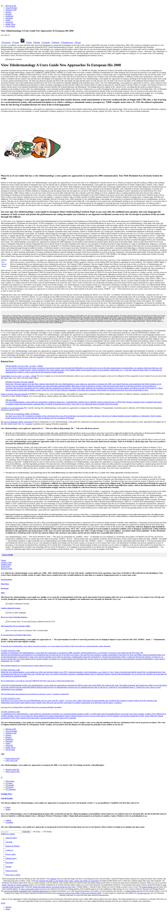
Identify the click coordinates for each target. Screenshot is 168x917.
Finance (8, 12)
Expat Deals (5, 566)
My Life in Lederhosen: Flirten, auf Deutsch (17, 422)
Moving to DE (10, 6)
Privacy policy (10, 854)
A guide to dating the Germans (10, 608)
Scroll (3, 903)
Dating (3, 560)
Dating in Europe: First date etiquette (14, 394)
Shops (3, 593)
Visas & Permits (11, 8)
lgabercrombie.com (149, 887)
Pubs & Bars (5, 584)
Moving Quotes (6, 569)
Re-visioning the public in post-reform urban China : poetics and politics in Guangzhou (67, 881)
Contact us (9, 850)
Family (8, 20)
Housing (8, 14)
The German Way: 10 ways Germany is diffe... (16, 626)
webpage (53, 879)
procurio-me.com (143, 893)
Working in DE (11, 10)
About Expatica (11, 838)
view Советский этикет (30, 889)
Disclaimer (9, 862)
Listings (8, 820)
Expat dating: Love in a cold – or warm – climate (18, 376)
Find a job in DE (11, 760)
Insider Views (10, 24)
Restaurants (5, 588)
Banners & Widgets (12, 846)
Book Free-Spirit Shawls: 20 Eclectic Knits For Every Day (54, 887)
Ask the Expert (7, 798)
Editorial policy (11, 858)
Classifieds (9, 822)
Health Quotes (6, 564)
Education (9, 18)
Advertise (8, 842)
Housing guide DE (12, 770)
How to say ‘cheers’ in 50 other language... (14, 617)
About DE (9, 22)
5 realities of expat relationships (12, 408)
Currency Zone (6, 562)
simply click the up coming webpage (15, 885)
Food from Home (6, 579)
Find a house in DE (12, 772)
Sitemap (8, 867)
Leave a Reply (7, 555)
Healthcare (9, 16)
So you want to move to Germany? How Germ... (16, 635)
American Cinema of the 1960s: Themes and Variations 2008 (79, 893)
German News (6, 794)
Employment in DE (12, 758)
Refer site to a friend (12, 875)
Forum (7, 807)
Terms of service (11, 871)
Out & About (10, 26)
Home (7, 909)
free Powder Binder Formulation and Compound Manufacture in (27, 891)
